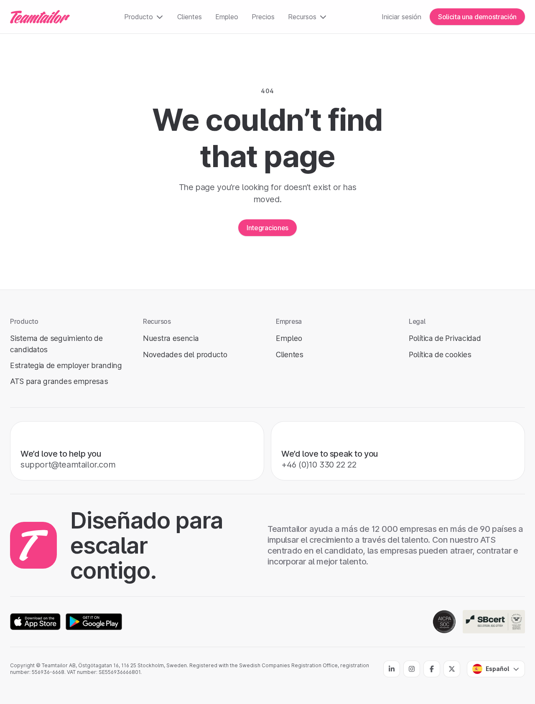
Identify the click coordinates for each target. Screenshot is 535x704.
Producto (138, 17)
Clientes (189, 17)
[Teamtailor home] (40, 16)
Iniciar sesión (401, 17)
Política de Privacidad (445, 338)
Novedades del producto (185, 354)
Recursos (302, 17)
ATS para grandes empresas (59, 381)
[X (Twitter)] (451, 669)
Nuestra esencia (171, 338)
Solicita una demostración (477, 17)
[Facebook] (431, 669)
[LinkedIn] (391, 669)
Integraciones (267, 228)
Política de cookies (440, 354)
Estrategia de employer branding (66, 365)
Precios (263, 17)
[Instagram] (411, 669)
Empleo (226, 17)
